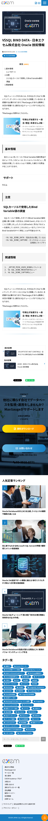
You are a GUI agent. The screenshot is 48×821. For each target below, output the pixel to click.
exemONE (9, 691)
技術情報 (23, 723)
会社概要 (8, 790)
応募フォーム (9, 799)
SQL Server (20, 712)
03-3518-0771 (25, 462)
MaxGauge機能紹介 (36, 673)
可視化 (8, 680)
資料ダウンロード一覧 (12, 787)
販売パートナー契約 (11, 708)
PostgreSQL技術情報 (27, 694)
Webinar (37, 715)
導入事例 (26, 677)
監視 (35, 680)
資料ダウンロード (35, 3)
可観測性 (20, 691)
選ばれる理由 (9, 767)
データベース (39, 677)
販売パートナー (37, 723)
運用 (26, 680)
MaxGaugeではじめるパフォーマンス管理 (17, 701)
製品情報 (8, 712)
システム (25, 684)
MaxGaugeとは (10, 770)
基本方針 (27, 726)
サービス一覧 (9, 773)
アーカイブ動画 (10, 719)
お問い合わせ (39, 3)
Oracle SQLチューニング (33, 670)
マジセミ (36, 719)
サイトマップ (7, 804)
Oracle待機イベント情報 (13, 670)
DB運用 (21, 687)
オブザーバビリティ (11, 684)
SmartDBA (31, 729)
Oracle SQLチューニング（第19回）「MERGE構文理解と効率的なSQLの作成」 (23, 616)
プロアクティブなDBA (25, 733)
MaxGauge (9, 687)
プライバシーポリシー (10, 808)
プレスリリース (28, 705)
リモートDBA (9, 733)
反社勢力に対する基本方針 (14, 729)
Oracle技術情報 (22, 52)
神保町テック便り (11, 698)
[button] (44, 3)
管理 (35, 684)
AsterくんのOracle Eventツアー (14, 673)
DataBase (33, 712)
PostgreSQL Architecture (36, 687)
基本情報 (9, 68)
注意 (8, 75)
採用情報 (8, 796)
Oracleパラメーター (21, 666)
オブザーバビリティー (12, 726)
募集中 (8, 666)
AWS (17, 680)
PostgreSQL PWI (35, 691)
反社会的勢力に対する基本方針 (24, 804)
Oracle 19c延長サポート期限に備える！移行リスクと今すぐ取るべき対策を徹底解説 (23, 581)
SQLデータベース (11, 715)
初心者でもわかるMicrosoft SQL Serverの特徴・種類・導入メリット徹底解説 (24, 547)
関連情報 (9, 84)
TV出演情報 (24, 719)
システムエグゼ (10, 723)
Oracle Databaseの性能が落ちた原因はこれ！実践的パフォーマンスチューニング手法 (23, 650)
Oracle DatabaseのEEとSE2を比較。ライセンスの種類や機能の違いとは (23, 512)
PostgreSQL (39, 701)
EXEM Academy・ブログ (13, 778)
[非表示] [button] (26, 64)
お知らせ (37, 708)
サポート (12, 71)
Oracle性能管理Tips (12, 677)
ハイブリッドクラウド (11, 705)
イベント (26, 708)
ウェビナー (25, 715)
